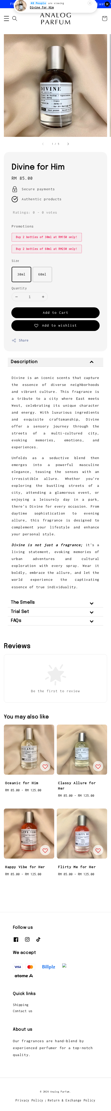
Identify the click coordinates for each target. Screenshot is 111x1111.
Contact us (23, 1011)
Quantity (19, 288)
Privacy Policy (29, 1100)
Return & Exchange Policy (72, 1100)
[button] (6, 18)
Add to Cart (55, 312)
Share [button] (24, 340)
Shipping (21, 1005)
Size (15, 260)
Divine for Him (42, 11)
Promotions (23, 226)
